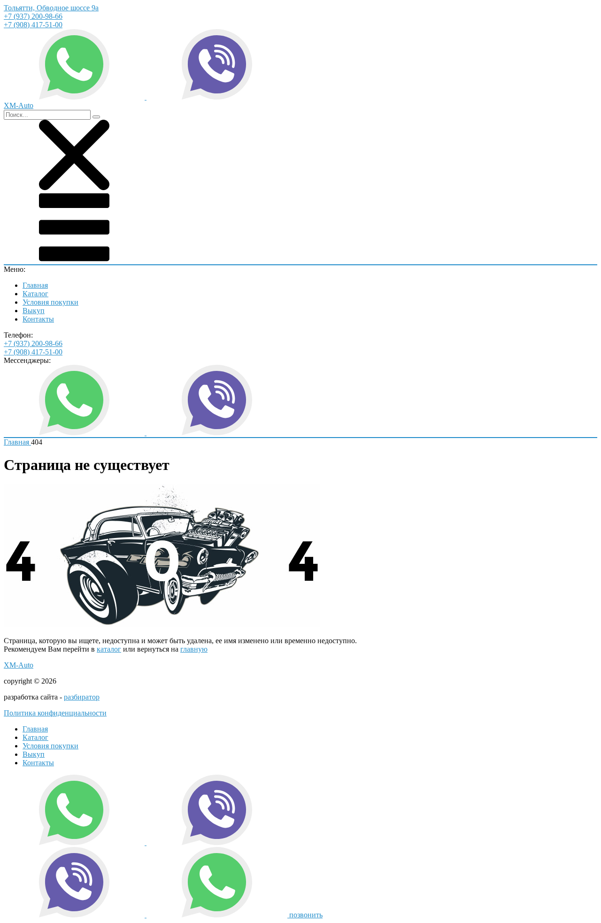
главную (194, 649)
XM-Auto (18, 665)
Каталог (35, 294)
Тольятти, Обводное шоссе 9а (51, 8)
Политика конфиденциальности (55, 713)
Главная (35, 285)
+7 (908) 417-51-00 (33, 25)
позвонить (306, 915)
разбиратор (82, 697)
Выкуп (34, 311)
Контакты (38, 319)
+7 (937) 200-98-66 (33, 16)
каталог (109, 649)
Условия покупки (50, 302)
